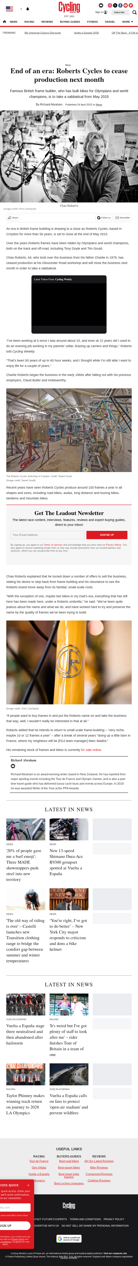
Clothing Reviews (99, 1180)
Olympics (39, 1180)
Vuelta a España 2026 (86, 32)
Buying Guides (70, 21)
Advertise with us (46, 1225)
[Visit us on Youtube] (125, 5)
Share (15, 217)
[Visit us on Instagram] (110, 5)
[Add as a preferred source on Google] (69, 1239)
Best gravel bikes (69, 1167)
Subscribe (119, 12)
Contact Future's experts (48, 1219)
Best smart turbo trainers (69, 1176)
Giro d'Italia (39, 1167)
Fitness (92, 21)
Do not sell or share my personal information (95, 1225)
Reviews (47, 21)
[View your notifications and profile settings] (27, 9)
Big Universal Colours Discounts (43, 32)
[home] (4, 22)
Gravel (110, 21)
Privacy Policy (18, 1239)
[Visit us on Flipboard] (131, 5)
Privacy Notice (113, 544)
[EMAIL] (14, 766)
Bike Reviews (99, 1167)
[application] (69, 304)
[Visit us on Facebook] (120, 5)
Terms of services (53, 544)
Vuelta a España (38, 1174)
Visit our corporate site (115, 1253)
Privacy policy (114, 1219)
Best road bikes (69, 1161)
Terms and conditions (85, 1219)
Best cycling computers (69, 1183)
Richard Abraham (51, 104)
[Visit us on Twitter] (115, 5)
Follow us (106, 217)
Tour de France (39, 1161)
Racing (29, 21)
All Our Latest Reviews (99, 1161)
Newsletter (125, 217)
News (13, 21)
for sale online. (91, 750)
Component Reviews (99, 1174)
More (126, 21)
